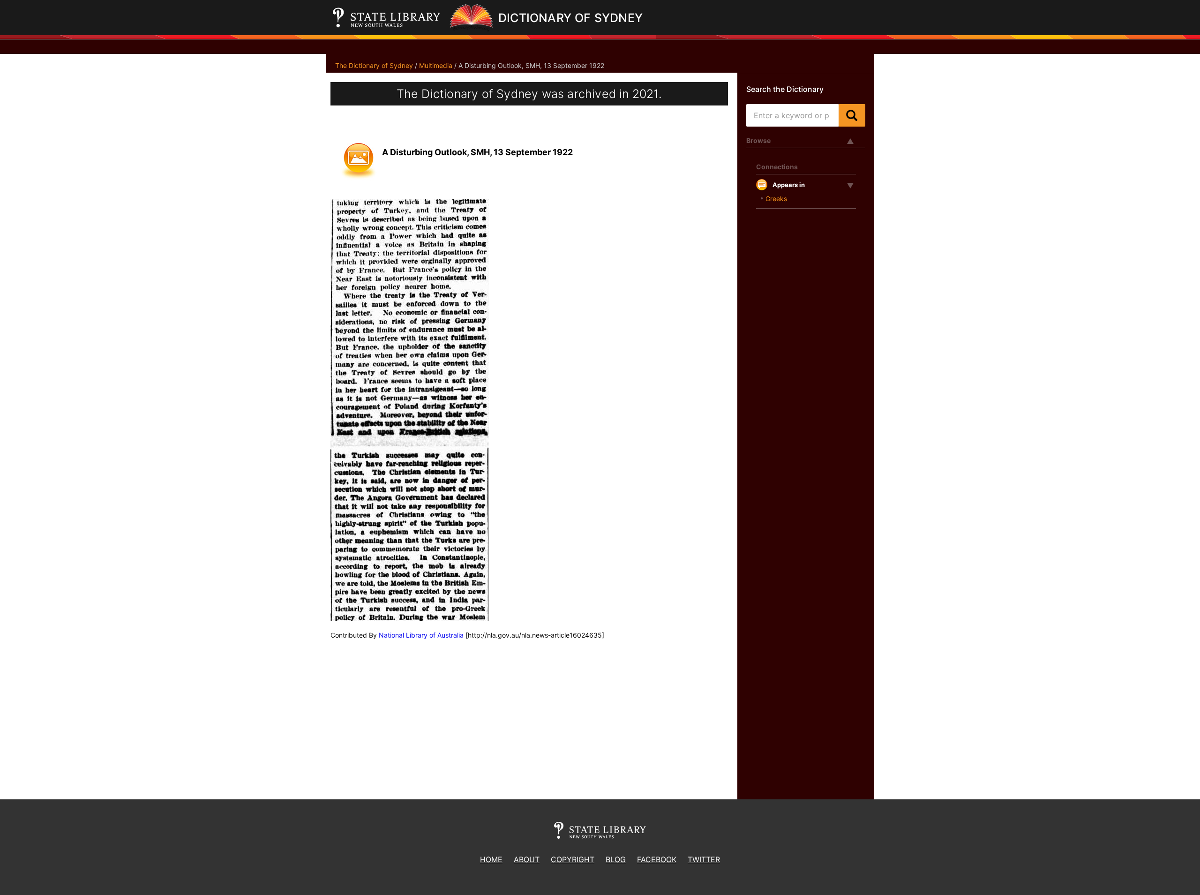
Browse (758, 140)
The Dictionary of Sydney (374, 65)
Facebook (656, 859)
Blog (616, 859)
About (527, 859)
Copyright (572, 859)
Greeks (776, 199)
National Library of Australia (421, 635)
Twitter (704, 859)
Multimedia (435, 65)
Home (491, 859)
